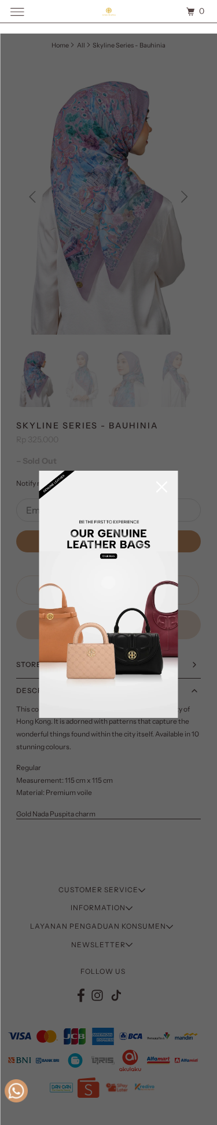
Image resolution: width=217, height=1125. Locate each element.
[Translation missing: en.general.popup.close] (162, 488)
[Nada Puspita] (108, 11)
